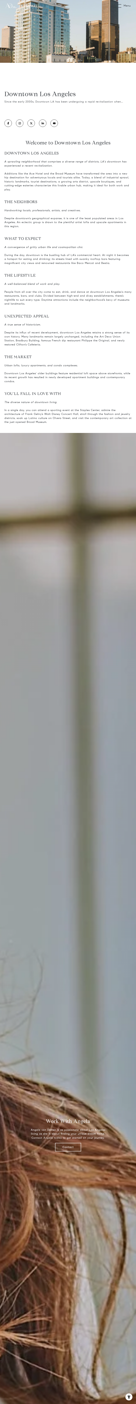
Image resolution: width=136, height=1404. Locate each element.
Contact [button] (68, 1147)
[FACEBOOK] (8, 123)
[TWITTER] (31, 123)
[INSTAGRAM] (19, 123)
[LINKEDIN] (42, 123)
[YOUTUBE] (54, 123)
